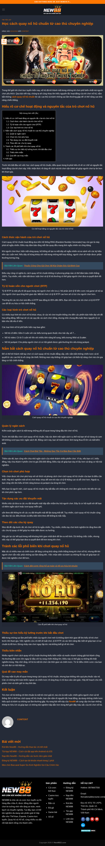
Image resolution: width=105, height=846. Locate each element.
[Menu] (3, 9)
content (25, 31)
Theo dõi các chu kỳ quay (18, 143)
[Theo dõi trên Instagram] (88, 819)
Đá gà (51, 808)
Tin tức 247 (6, 20)
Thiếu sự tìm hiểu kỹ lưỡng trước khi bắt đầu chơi (29, 149)
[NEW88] (52, 9)
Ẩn (37, 113)
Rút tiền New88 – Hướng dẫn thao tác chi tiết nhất (24, 747)
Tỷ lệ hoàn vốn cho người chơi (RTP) (23, 124)
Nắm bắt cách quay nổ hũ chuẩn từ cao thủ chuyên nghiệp (28, 131)
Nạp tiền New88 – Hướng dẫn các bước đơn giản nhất (27, 756)
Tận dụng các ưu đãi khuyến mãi (21, 140)
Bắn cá (51, 803)
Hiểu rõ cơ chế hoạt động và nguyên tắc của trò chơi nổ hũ (28, 118)
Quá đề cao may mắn (17, 156)
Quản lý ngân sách (16, 134)
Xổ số (51, 817)
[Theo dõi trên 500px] (83, 825)
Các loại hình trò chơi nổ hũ (19, 128)
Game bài (52, 812)
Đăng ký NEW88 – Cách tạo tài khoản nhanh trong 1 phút (28, 760)
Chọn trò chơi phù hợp (17, 137)
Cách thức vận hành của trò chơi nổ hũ (24, 121)
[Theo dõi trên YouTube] (97, 819)
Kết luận (7, 159)
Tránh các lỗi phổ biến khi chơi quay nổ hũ (21, 146)
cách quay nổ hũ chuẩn (23, 97)
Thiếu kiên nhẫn (14, 152)
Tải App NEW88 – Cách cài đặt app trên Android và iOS (27, 751)
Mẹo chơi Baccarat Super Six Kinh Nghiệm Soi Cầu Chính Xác (30, 765)
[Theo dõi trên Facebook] (83, 819)
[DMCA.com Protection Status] (88, 831)
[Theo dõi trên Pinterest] (92, 819)
